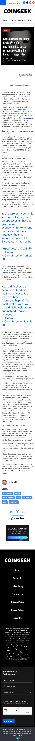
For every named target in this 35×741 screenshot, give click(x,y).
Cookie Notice (17, 610)
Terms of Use (17, 594)
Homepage (6, 74)
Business (6, 30)
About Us (17, 618)
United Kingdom (14, 502)
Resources (21, 20)
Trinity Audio (19, 85)
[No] (33, 734)
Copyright (17, 493)
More (30, 20)
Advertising (17, 586)
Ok (18, 738)
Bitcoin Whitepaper (7, 493)
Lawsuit (4, 502)
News (5, 20)
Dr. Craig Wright (27, 498)
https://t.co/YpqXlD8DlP (17, 248)
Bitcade (13, 20)
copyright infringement (8, 498)
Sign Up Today (8, 721)
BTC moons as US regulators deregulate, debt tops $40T (13, 2)
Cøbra (23, 109)
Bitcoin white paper (22, 118)
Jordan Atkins (8, 58)
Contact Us (17, 578)
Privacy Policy (17, 602)
